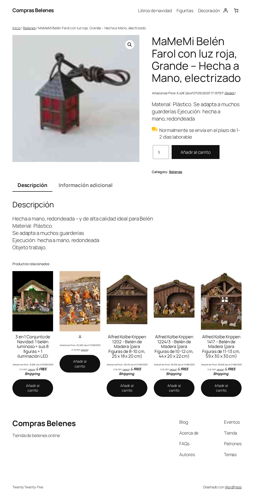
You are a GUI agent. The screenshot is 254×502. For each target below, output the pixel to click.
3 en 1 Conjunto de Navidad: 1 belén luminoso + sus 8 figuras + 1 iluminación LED (32, 346)
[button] (129, 44)
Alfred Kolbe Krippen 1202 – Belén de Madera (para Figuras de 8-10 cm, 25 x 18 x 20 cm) (127, 346)
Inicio (16, 28)
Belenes (29, 28)
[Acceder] (225, 10)
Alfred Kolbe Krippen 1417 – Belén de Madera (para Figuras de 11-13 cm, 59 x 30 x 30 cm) (221, 346)
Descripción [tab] (32, 185)
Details (229, 93)
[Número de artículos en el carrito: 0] (236, 10)
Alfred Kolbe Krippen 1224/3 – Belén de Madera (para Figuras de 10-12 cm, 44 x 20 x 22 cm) (174, 346)
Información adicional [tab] (86, 185)
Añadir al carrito (196, 152)
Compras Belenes (33, 10)
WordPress (233, 487)
